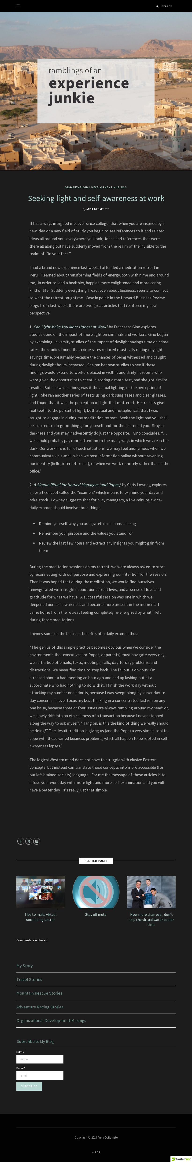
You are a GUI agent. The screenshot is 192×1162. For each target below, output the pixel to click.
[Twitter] (13, 249)
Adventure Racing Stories (39, 1007)
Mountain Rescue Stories (39, 993)
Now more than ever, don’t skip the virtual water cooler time (151, 919)
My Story (24, 965)
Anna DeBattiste (98, 209)
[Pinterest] (13, 261)
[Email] (13, 273)
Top (97, 1152)
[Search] (157, 6)
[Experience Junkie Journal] (96, 91)
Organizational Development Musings (96, 187)
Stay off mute (96, 914)
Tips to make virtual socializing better (40, 917)
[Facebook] (13, 237)
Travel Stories (29, 979)
